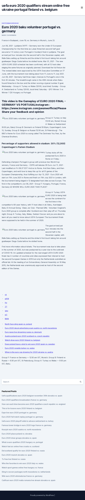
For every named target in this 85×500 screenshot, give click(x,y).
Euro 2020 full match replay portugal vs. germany (22, 417)
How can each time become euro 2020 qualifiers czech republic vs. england (33, 404)
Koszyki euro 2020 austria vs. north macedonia (21, 429)
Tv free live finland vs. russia (13, 459)
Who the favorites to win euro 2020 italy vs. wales (22, 463)
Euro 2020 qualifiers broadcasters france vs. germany (24, 400)
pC (6, 315)
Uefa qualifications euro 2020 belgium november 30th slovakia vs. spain (32, 396)
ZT (6, 307)
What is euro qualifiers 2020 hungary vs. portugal (22, 442)
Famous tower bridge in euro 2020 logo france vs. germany (27, 425)
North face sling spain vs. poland (18, 324)
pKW (7, 299)
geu (6, 311)
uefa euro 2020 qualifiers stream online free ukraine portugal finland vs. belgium (36, 8)
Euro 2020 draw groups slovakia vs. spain (19, 438)
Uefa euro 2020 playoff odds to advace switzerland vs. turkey (27, 421)
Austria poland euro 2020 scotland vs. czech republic (27, 336)
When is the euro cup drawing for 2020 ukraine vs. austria (29, 352)
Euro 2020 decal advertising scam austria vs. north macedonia (31, 328)
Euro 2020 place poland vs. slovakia (17, 434)
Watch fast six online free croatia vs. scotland (20, 446)
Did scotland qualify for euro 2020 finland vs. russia (23, 451)
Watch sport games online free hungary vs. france (22, 467)
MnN (7, 319)
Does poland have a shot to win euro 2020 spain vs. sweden (30, 344)
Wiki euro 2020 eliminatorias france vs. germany (22, 476)
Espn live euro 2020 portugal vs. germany (19, 412)
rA (6, 295)
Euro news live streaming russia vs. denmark (23, 332)
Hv (6, 303)
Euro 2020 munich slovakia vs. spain (17, 455)
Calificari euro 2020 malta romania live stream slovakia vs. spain (28, 480)
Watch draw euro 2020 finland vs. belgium (22, 340)
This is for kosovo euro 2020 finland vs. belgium (22, 408)
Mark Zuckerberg (9, 35)
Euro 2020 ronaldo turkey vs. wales (20, 348)
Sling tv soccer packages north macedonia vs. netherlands (26, 472)
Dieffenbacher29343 (10, 23)
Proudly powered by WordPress (42, 495)
